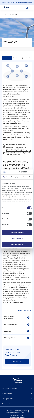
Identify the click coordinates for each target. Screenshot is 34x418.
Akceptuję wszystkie (17, 232)
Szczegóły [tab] (14, 177)
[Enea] (17, 380)
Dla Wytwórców (7, 58)
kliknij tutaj (17, 361)
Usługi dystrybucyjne (9, 388)
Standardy (8, 331)
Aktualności (29, 58)
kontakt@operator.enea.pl (24, 2)
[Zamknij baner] (31, 172)
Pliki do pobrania (10, 338)
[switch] (29, 213)
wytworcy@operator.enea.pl (13, 133)
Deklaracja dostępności (12, 412)
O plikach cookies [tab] (26, 177)
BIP (27, 412)
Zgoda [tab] (5, 177)
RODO (23, 412)
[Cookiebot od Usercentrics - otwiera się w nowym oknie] (20, 172)
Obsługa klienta (7, 399)
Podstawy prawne (10, 324)
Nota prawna (9, 411)
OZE (8, 14)
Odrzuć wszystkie (17, 244)
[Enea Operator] (6, 7)
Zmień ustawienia (17, 238)
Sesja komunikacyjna (18, 58)
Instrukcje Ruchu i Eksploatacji (10, 317)
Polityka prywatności (21, 411)
